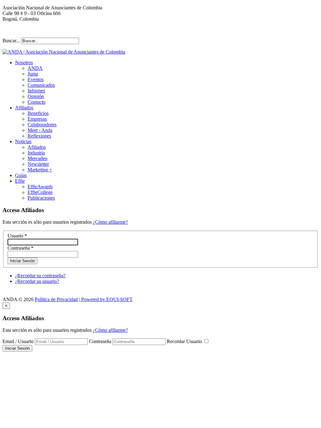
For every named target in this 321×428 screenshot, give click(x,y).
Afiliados (24, 107)
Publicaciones (41, 198)
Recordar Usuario (185, 341)
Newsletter (38, 164)
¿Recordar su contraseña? (40, 275)
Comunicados (41, 85)
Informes (36, 90)
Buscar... (11, 40)
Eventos (36, 79)
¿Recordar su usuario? (37, 281)
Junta (33, 73)
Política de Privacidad (56, 299)
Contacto (36, 102)
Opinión (36, 96)
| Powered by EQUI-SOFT (106, 299)
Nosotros (24, 62)
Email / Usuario (18, 341)
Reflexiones (39, 135)
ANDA (35, 68)
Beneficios (38, 113)
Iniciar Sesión (22, 260)
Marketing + (40, 169)
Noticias (23, 141)
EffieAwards (40, 186)
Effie (20, 181)
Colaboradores (42, 124)
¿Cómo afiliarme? (110, 222)
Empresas (37, 119)
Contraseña (21, 248)
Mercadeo (37, 158)
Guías (21, 175)
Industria (36, 152)
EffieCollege (40, 192)
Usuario (17, 235)
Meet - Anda (40, 130)
